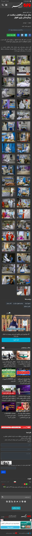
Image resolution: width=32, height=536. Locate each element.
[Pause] (3, 330)
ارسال (3, 472)
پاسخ (3, 484)
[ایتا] (7, 502)
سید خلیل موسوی (27, 12)
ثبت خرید (16, 340)
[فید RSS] (12, 502)
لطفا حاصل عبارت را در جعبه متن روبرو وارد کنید (19, 465)
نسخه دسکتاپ (16, 508)
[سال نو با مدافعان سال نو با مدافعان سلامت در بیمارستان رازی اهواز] (23, 202)
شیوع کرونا (27, 303)
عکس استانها (27, 306)
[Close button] (31, 520)
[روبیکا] (15, 502)
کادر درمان (9, 303)
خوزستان (24, 23)
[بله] (22, 502)
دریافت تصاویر (10, 35)
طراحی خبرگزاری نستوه (23, 533)
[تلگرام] (25, 502)
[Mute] (6, 330)
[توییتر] (17, 502)
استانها (30, 23)
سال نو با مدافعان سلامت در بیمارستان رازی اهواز (19, 16)
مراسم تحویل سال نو (18, 303)
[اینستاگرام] (20, 502)
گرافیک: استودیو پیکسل (10, 533)
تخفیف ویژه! (10, 527)
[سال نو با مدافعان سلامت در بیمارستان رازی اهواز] (23, 60)
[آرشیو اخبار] (9, 502)
